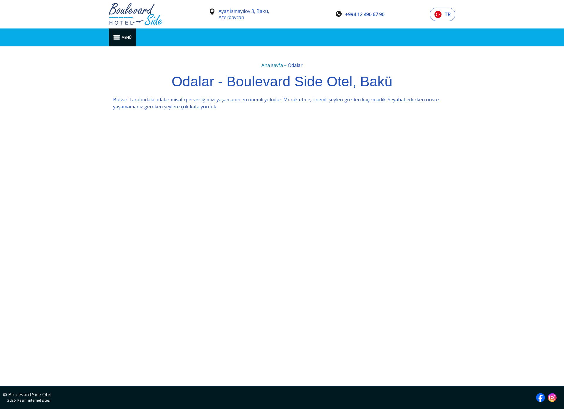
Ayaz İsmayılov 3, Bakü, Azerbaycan (244, 14)
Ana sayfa (272, 65)
